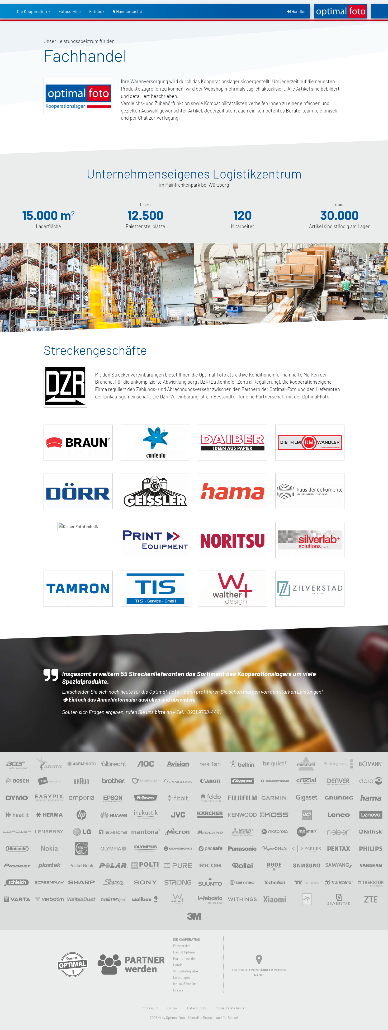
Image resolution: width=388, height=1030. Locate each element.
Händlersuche (128, 11)
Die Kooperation (32, 11)
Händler (298, 11)
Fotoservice (70, 11)
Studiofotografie (185, 971)
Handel (178, 965)
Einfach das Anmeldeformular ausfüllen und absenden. (132, 699)
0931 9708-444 (203, 711)
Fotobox (97, 11)
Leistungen (181, 977)
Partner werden (185, 958)
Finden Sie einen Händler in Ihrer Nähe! (259, 972)
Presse (178, 990)
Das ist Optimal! (185, 952)
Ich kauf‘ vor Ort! (185, 984)
